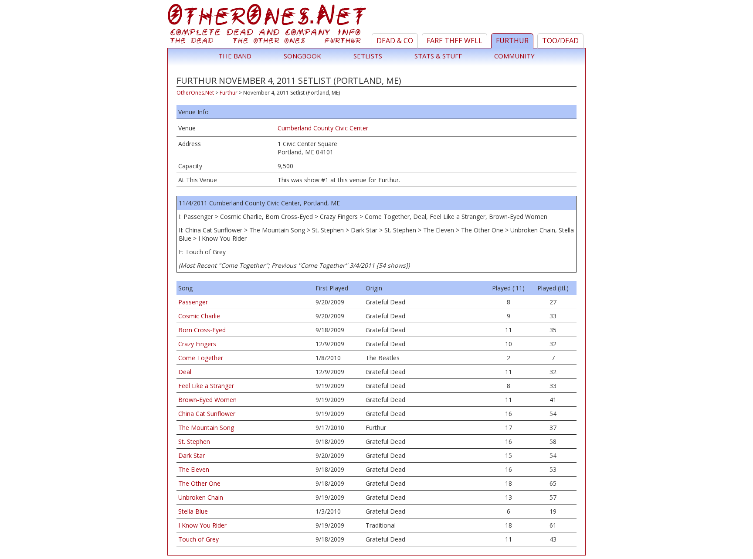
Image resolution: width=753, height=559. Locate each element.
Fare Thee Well (454, 40)
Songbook (302, 55)
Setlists (367, 55)
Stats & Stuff (438, 55)
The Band (234, 55)
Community (514, 55)
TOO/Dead (560, 40)
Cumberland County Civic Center (323, 128)
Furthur (512, 40)
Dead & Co (394, 40)
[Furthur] (268, 25)
